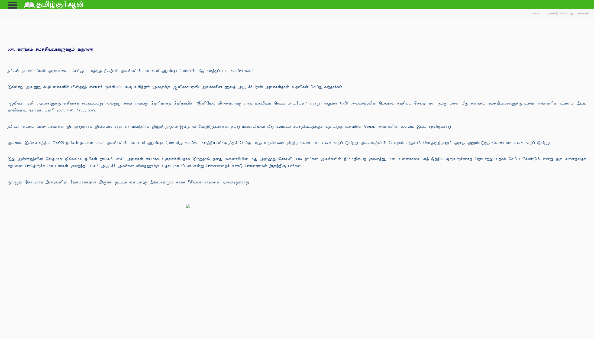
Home (535, 13)
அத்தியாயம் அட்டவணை (569, 13)
